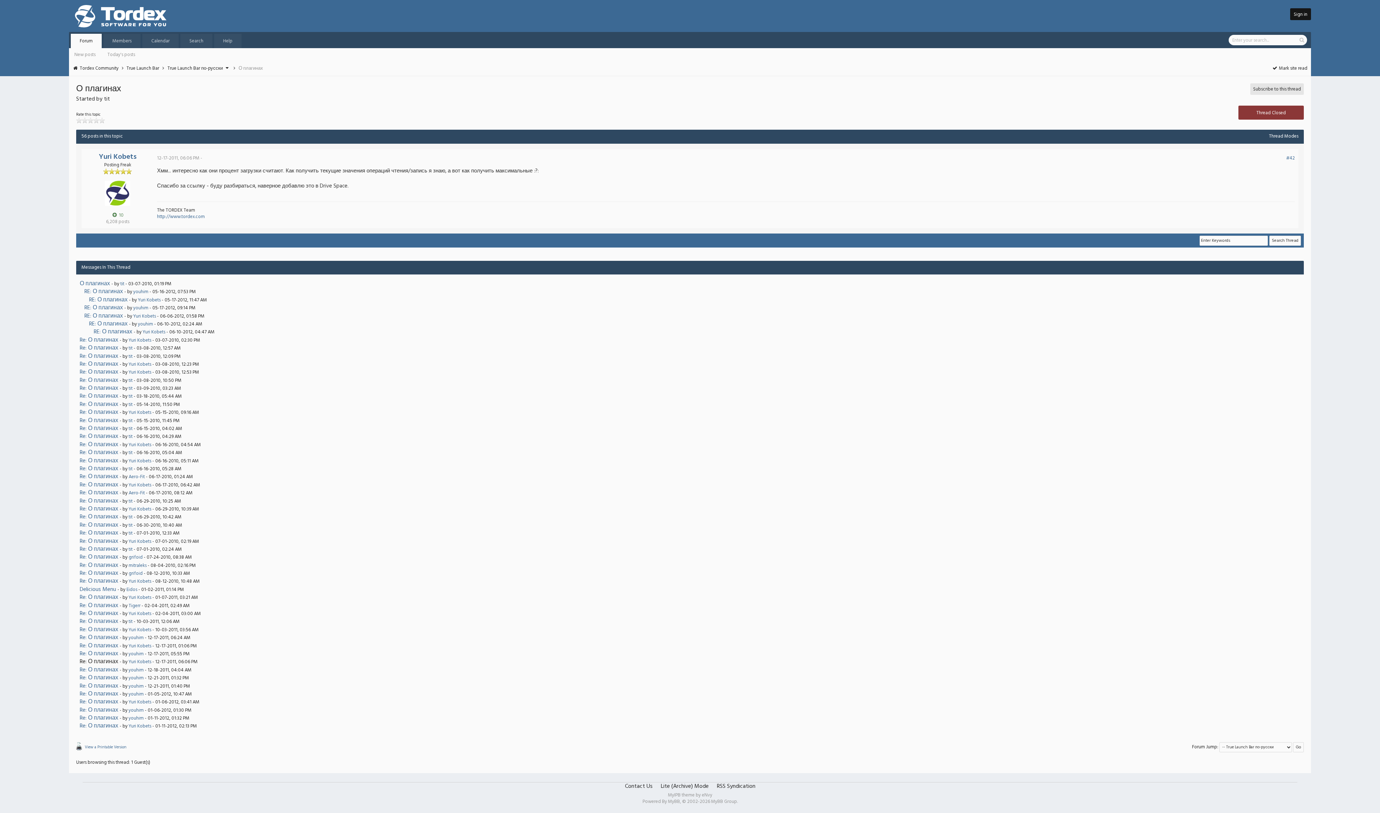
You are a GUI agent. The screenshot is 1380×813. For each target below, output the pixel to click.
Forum (86, 41)
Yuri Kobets (118, 157)
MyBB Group (724, 801)
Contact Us (639, 786)
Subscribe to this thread (1277, 89)
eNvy (707, 795)
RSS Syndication (736, 786)
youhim (140, 292)
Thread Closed (1271, 113)
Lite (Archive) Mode (685, 786)
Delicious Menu (98, 589)
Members (122, 41)
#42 (1290, 158)
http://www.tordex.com (181, 217)
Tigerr (135, 606)
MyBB (674, 801)
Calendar (160, 41)
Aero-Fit (137, 477)
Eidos (131, 589)
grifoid (136, 557)
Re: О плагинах (99, 340)
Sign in (1300, 14)
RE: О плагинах (103, 291)
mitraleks (138, 565)
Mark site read (1292, 68)
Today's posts (121, 55)
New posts (85, 55)
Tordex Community (99, 68)
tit (122, 284)
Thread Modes (1283, 136)
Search (196, 41)
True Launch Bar (142, 68)
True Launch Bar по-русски (195, 68)
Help (228, 41)
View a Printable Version (105, 747)
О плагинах (95, 283)
